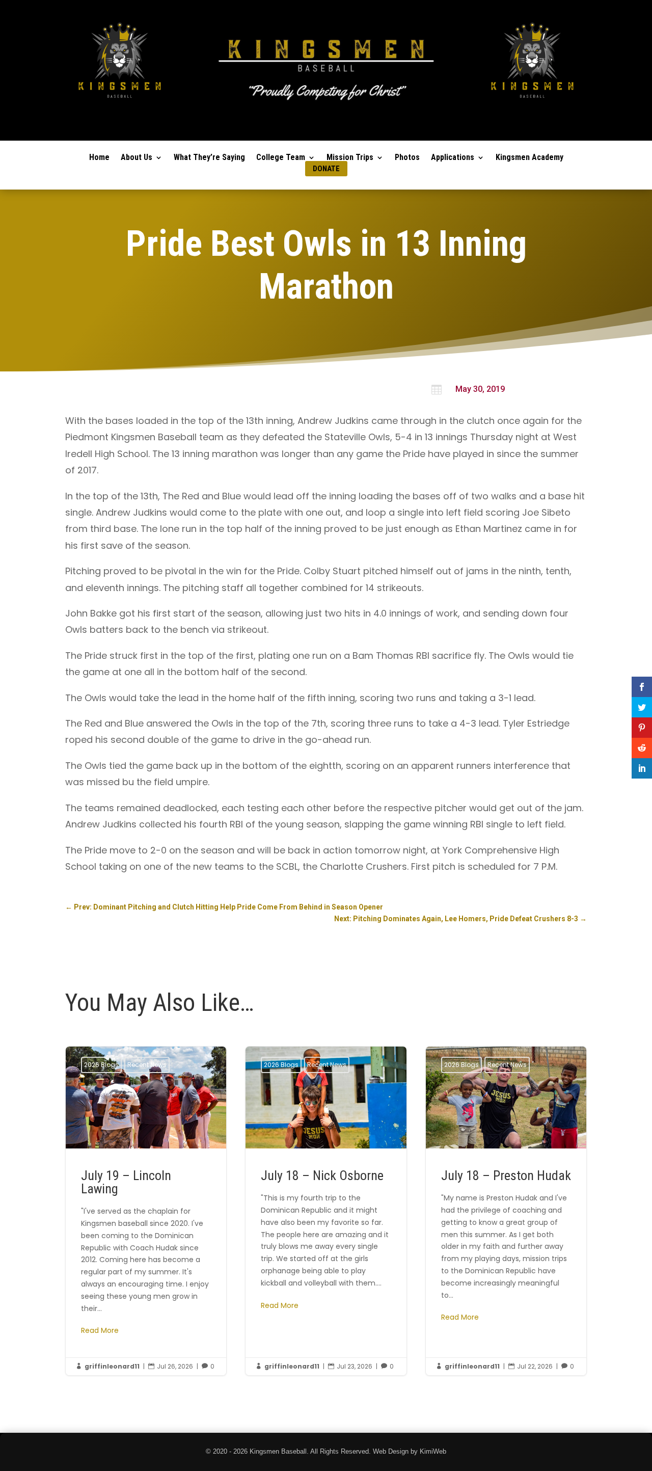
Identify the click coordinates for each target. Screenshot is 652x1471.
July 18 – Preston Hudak (506, 1211)
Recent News (147, 1064)
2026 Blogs (101, 1064)
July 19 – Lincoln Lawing (146, 1211)
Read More (100, 1330)
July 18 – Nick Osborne (326, 1211)
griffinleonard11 (112, 1366)
